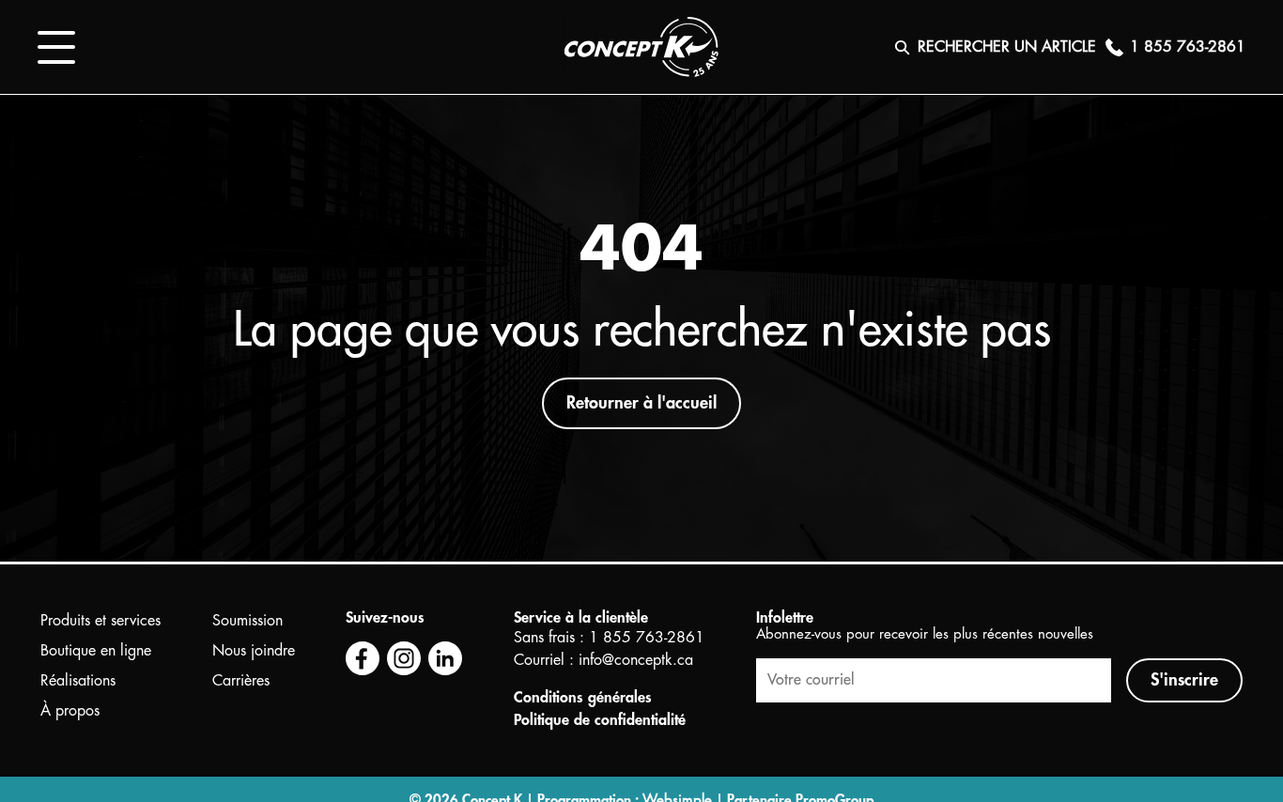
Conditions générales (583, 697)
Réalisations (78, 680)
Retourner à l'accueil (641, 402)
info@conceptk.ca (636, 660)
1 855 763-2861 (646, 637)
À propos (70, 710)
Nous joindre (253, 650)
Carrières (241, 680)
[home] (641, 47)
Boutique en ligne (95, 650)
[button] (56, 47)
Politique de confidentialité (600, 720)
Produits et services (100, 620)
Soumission (247, 620)
